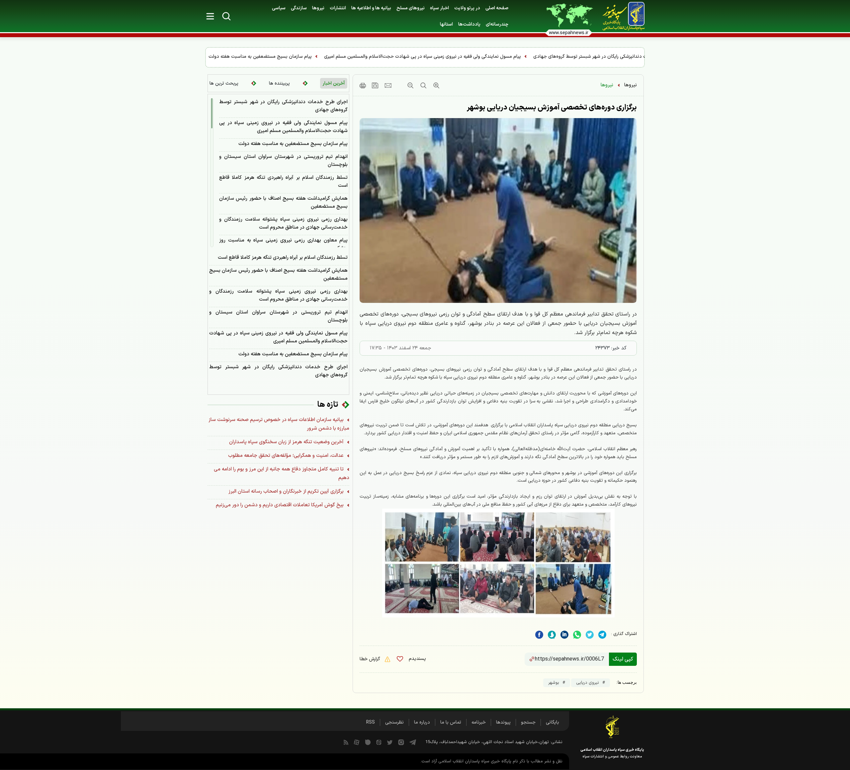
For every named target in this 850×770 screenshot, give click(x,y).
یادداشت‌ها (469, 24)
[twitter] (590, 635)
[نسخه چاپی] (363, 85)
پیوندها (503, 722)
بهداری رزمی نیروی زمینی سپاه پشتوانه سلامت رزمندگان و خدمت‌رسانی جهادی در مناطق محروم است (283, 223)
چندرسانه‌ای (497, 24)
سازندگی (299, 8)
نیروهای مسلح (410, 8)
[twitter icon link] (390, 742)
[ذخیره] (375, 85)
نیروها (318, 8)
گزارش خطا (371, 659)
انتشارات (338, 8)
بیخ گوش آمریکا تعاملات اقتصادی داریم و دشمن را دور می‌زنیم (280, 505)
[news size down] (410, 85)
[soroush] (552, 635)
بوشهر (553, 682)
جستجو (528, 722)
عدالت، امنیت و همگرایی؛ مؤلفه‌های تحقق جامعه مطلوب (286, 455)
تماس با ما (450, 722)
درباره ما (422, 722)
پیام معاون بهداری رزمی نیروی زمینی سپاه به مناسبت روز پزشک (283, 244)
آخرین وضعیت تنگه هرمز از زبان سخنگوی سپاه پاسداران (287, 442)
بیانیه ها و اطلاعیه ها (371, 8)
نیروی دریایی (587, 682)
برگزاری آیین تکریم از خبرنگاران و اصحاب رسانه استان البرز (286, 491)
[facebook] (539, 635)
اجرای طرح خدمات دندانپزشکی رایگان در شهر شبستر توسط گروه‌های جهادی (283, 106)
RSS (370, 722)
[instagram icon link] (401, 742)
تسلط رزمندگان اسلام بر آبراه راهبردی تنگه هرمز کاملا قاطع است (283, 181)
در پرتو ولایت (467, 8)
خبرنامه (478, 722)
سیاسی (279, 8)
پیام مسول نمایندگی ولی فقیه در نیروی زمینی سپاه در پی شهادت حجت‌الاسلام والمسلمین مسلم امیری (573, 56)
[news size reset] (422, 85)
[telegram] (602, 635)
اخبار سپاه (439, 8)
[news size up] (435, 85)
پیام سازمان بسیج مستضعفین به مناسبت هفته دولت (411, 56)
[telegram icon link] (412, 742)
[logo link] (620, 16)
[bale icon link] (368, 742)
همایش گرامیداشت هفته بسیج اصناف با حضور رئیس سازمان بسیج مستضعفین (283, 202)
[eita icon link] (379, 742)
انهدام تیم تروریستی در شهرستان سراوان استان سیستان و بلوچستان (282, 56)
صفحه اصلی (496, 8)
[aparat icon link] (357, 742)
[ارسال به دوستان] (387, 85)
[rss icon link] (346, 742)
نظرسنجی (394, 722)
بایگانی (552, 722)
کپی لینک (623, 659)
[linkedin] (577, 635)
